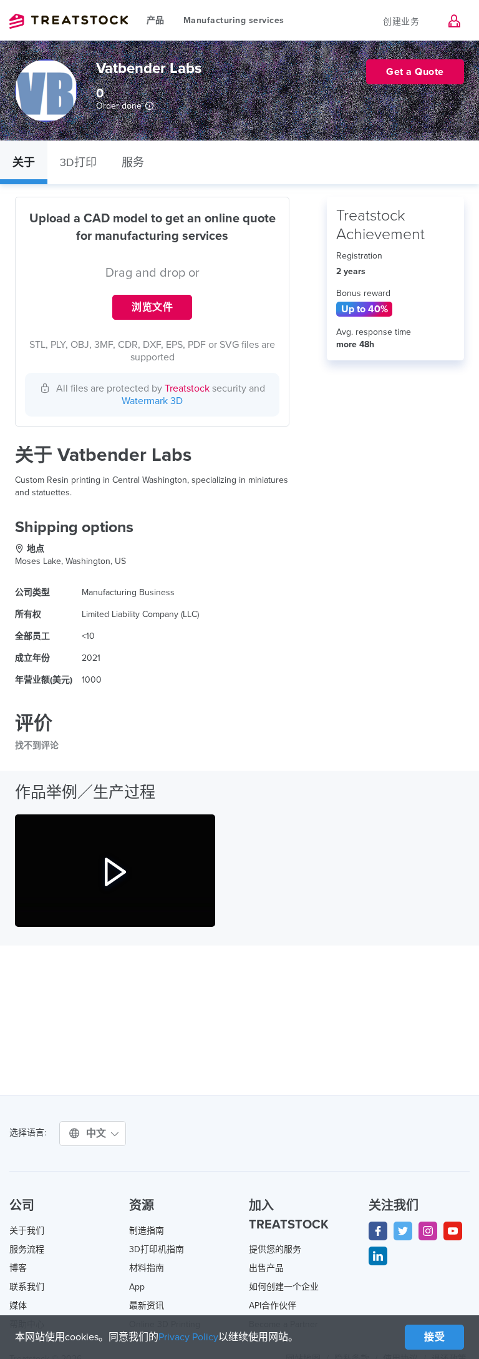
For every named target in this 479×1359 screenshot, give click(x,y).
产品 (156, 20)
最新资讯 (146, 1305)
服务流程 (26, 1249)
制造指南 (146, 1230)
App (137, 1287)
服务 (133, 162)
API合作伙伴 (272, 1305)
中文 (98, 1133)
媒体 (18, 1305)
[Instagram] (428, 1231)
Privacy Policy (188, 1337)
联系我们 (26, 1287)
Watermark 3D (152, 401)
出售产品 (266, 1268)
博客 (18, 1268)
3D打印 (78, 162)
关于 (23, 162)
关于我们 (26, 1230)
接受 (434, 1337)
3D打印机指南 (156, 1249)
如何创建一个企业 (284, 1287)
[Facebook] (378, 1231)
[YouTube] (452, 1231)
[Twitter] (403, 1231)
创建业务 (401, 21)
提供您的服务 (275, 1249)
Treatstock (68, 21)
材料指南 (146, 1268)
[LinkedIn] (378, 1256)
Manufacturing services (233, 20)
